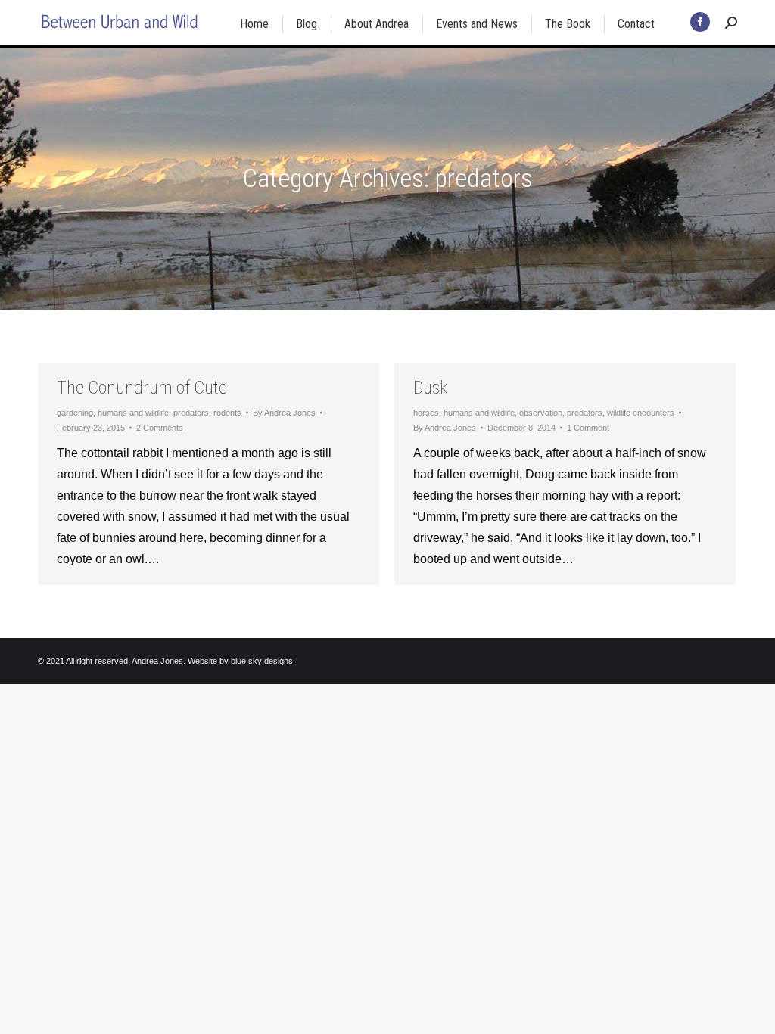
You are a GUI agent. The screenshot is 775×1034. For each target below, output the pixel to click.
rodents (227, 412)
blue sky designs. (263, 660)
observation (540, 412)
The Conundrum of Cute (142, 387)
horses (426, 412)
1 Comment (588, 427)
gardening (75, 412)
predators (191, 412)
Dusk (430, 387)
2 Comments (159, 427)
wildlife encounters (640, 412)
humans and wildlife (133, 412)
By (284, 412)
